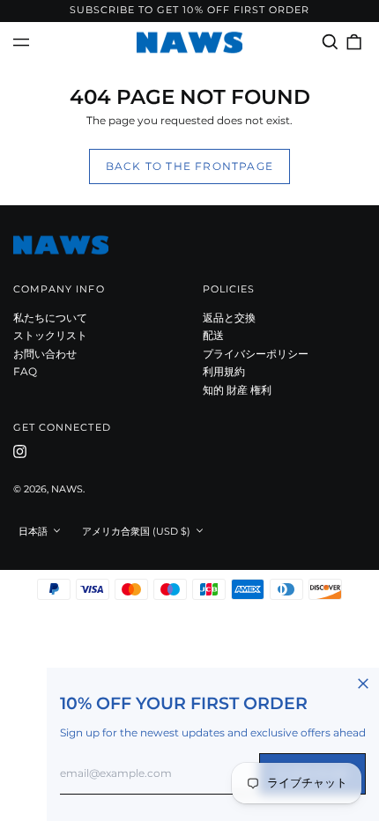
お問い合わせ (45, 353)
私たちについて (50, 317)
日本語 (34, 531)
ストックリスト (50, 335)
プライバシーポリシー (255, 353)
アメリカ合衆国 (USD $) (137, 531)
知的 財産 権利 (237, 389)
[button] (330, 42)
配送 (213, 335)
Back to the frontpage (189, 166)
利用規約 (224, 371)
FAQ (25, 371)
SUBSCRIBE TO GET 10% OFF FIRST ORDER (190, 10)
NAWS (67, 489)
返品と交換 (229, 317)
